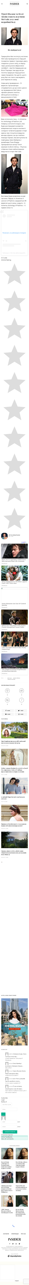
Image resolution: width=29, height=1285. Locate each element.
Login (3, 1100)
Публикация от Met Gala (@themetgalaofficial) (15, 253)
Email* (19, 1126)
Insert (17, 1280)
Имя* (18, 1121)
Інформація (15, 1233)
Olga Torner (16, 535)
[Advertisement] (14, 928)
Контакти (6, 1233)
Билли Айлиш (16, 678)
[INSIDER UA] (14, 4)
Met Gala (9, 678)
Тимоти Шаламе (11, 679)
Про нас (23, 1233)
